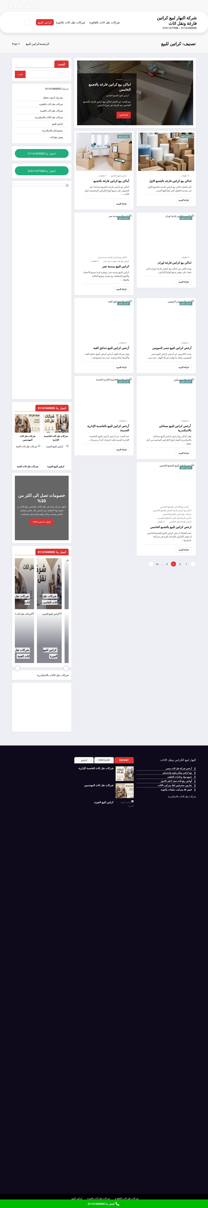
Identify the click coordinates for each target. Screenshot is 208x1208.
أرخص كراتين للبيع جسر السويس (171, 347)
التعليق (84, 760)
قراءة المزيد (123, 115)
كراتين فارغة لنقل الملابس (180, 522)
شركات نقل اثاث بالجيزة (70, 22)
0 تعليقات (185, 176)
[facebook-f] (36, 6)
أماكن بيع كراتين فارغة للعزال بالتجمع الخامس (172, 510)
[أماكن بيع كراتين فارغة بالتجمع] (104, 151)
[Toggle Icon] (12, 22)
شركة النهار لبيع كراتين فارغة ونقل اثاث (177, 20)
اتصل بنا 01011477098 (41, 171)
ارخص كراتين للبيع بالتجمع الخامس (170, 527)
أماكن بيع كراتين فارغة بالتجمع (111, 180)
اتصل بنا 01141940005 (41, 153)
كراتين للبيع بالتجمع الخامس (117, 95)
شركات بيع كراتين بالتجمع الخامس (177, 514)
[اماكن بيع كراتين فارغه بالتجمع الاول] (166, 151)
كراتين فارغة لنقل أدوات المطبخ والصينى (174, 518)
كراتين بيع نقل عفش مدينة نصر (116, 261)
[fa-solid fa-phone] (19, 6)
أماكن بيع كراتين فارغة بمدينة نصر (112, 257)
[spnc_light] (19, 22)
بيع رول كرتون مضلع (53, 97)
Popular (104, 760)
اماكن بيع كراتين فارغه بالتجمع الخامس (110, 87)
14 (157, 564)
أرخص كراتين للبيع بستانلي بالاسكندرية (175, 428)
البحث (61, 64)
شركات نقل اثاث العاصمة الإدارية (56, 438)
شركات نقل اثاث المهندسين (27, 438)
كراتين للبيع (45, 22)
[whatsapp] (11, 6)
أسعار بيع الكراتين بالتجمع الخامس (175, 507)
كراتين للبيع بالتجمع (119, 176)
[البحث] (27, 22)
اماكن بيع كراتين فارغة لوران (174, 262)
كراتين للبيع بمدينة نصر (115, 266)
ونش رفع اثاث (56, 137)
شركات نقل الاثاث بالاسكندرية (49, 117)
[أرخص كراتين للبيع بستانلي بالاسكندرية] (184, 379)
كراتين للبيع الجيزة (55, 466)
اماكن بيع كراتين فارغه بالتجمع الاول (170, 180)
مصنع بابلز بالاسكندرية (52, 130)
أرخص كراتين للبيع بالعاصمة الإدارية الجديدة (108, 428)
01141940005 (53, 88)
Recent (124, 760)
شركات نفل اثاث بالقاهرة (104, 22)
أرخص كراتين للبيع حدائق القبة (111, 347)
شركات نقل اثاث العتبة (27, 466)
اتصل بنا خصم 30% (42, 521)
